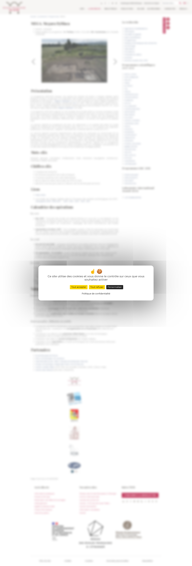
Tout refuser (97, 287)
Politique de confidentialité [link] (96, 293)
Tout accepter (78, 287)
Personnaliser (115, 287)
